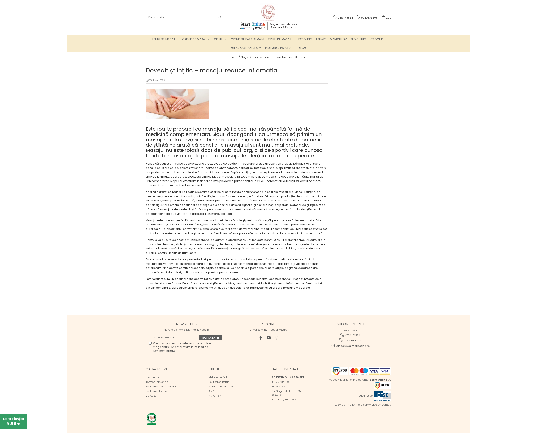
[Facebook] (260, 337)
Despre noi (152, 377)
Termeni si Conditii (157, 382)
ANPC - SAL (215, 395)
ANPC (212, 391)
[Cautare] (219, 17)
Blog (302, 48)
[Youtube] (268, 337)
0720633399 (352, 340)
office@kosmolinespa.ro (353, 346)
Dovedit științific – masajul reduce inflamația (278, 57)
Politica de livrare (156, 391)
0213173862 (352, 335)
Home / (235, 57)
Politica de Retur (219, 382)
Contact (151, 395)
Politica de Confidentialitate (163, 386)
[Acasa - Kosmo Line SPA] (268, 12)
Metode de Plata (219, 377)
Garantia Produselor (221, 386)
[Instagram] (276, 337)
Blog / (244, 57)
